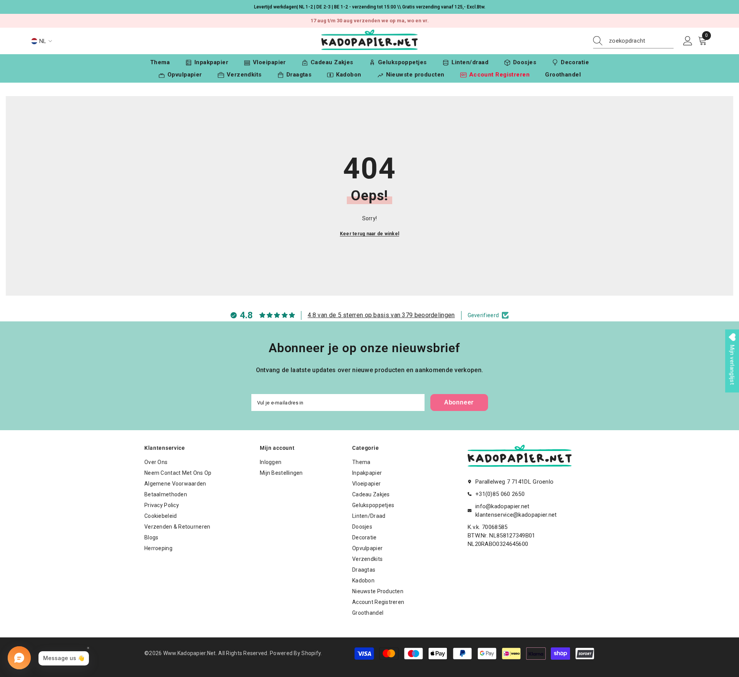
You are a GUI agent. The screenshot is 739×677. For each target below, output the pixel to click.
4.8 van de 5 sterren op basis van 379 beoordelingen (381, 315)
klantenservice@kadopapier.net (516, 514)
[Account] (687, 41)
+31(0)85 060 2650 (500, 494)
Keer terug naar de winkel (369, 233)
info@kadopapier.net (502, 506)
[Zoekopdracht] (633, 40)
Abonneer (459, 402)
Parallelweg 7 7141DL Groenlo (514, 481)
